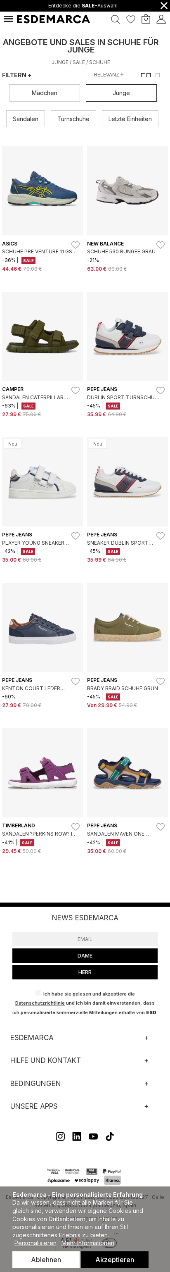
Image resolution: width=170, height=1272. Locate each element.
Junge (60, 62)
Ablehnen (46, 1259)
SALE (79, 62)
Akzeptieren (114, 1259)
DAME (85, 956)
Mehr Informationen (87, 1242)
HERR (85, 972)
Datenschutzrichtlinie (40, 1003)
